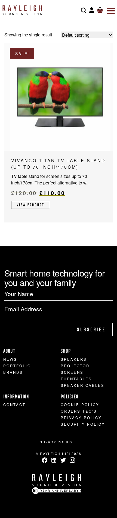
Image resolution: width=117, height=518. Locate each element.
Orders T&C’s (79, 411)
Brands (13, 372)
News (10, 359)
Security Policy (83, 424)
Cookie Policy (80, 404)
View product (30, 205)
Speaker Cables (82, 385)
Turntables (76, 378)
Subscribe (91, 329)
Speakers (74, 359)
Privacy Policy (81, 417)
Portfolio (17, 365)
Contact (14, 404)
